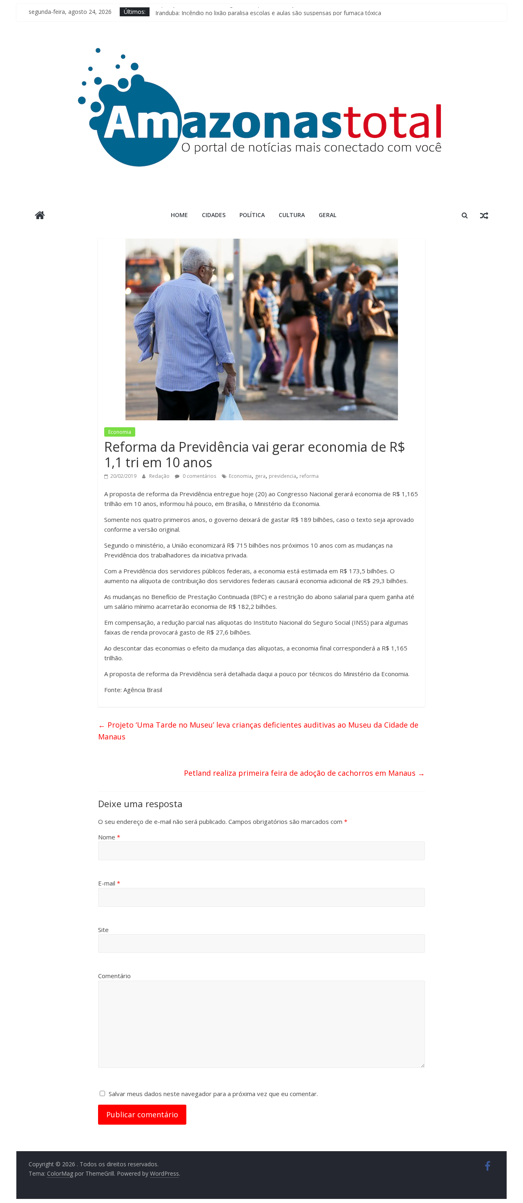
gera (260, 476)
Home (179, 215)
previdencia (282, 476)
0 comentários (198, 476)
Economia (119, 431)
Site (103, 930)
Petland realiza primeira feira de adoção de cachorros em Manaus (304, 773)
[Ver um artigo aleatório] (484, 215)
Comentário (114, 976)
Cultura (292, 215)
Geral (327, 215)
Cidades (214, 215)
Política (252, 215)
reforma (309, 476)
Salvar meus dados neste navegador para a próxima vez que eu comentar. (213, 1094)
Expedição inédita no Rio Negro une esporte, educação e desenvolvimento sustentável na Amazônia (288, 12)
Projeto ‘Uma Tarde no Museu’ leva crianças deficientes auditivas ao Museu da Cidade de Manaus (258, 730)
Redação (160, 476)
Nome (109, 837)
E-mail (109, 883)
